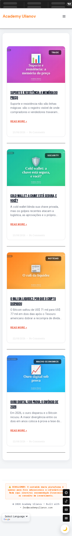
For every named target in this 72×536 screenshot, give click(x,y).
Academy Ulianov (19, 16)
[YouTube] (66, 509)
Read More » (18, 121)
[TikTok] (66, 501)
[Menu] (64, 16)
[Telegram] (66, 492)
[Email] (66, 518)
